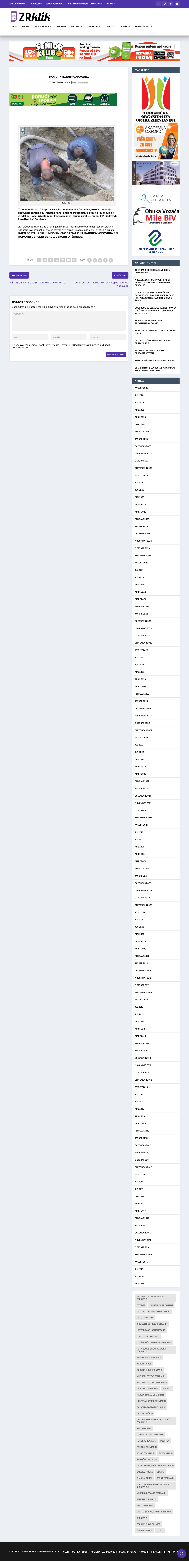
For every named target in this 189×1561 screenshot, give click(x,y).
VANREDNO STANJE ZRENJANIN (151, 1493)
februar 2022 (142, 781)
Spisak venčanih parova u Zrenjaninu (155, 360)
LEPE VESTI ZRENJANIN (147, 1388)
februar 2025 (142, 519)
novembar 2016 (143, 1240)
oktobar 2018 (142, 1072)
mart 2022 (140, 774)
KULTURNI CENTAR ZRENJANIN (151, 1376)
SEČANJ (160, 1472)
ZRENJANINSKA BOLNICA (148, 1524)
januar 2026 (141, 439)
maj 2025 (139, 497)
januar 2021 (141, 876)
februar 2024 (142, 606)
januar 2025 (141, 526)
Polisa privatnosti (78, 4)
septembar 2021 (143, 817)
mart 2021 (140, 861)
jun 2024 (139, 577)
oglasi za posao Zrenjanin (151, 1407)
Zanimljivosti (94, 27)
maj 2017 (139, 1196)
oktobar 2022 (142, 723)
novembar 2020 (143, 890)
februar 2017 (142, 1218)
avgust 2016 (141, 1262)
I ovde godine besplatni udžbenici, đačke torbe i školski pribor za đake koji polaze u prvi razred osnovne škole (154, 296)
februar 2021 (142, 868)
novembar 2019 (143, 978)
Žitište (160, 1530)
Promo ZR (76, 27)
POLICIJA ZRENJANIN (146, 1440)
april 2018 (140, 1116)
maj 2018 (139, 1109)
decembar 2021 (143, 795)
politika (164, 1440)
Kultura (62, 27)
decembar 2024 (143, 533)
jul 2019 (139, 1007)
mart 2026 (140, 424)
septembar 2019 (143, 992)
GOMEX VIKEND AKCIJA (159, 1311)
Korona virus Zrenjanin (150, 1370)
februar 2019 (142, 1043)
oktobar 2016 (142, 1247)
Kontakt (110, 4)
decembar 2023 (143, 621)
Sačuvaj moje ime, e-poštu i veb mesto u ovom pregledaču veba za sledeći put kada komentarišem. (61, 346)
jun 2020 (139, 926)
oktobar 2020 (142, 897)
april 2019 (140, 1028)
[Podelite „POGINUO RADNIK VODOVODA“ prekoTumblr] (51, 260)
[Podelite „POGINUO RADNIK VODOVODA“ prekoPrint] (74, 260)
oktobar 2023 (142, 635)
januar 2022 (141, 788)
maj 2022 (139, 759)
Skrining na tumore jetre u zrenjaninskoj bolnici (149, 321)
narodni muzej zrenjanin (150, 1394)
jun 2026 (139, 402)
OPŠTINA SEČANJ (145, 1413)
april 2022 (140, 766)
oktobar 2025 (142, 460)
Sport (25, 27)
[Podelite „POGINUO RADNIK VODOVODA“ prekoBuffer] (62, 260)
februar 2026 (142, 431)
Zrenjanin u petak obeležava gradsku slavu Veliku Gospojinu (155, 369)
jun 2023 (139, 664)
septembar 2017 (143, 1167)
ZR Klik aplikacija (18, 4)
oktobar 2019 (142, 985)
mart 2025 (140, 511)
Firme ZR (125, 27)
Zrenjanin (142, 1518)
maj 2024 (139, 584)
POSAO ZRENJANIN (146, 1453)
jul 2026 (139, 395)
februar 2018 (142, 1130)
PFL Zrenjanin (144, 1428)
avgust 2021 (141, 824)
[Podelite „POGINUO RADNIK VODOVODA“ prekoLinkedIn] (57, 260)
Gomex (140, 1311)
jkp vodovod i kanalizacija (151, 1330)
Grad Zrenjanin (145, 1317)
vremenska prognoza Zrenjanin (154, 1511)
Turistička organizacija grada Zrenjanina (153, 1485)
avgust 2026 (141, 388)
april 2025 (140, 504)
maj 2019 (139, 1021)
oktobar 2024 (142, 548)
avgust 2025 (141, 475)
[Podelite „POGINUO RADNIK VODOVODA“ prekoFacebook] (39, 260)
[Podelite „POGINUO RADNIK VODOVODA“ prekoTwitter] (45, 260)
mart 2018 (140, 1123)
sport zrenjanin (165, 1478)
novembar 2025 (143, 453)
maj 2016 (139, 1283)
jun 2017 (139, 1189)
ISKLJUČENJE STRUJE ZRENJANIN (152, 1324)
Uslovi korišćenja (55, 4)
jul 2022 (139, 744)
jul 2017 (139, 1181)
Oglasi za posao (43, 27)
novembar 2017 (143, 1152)
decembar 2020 (143, 883)
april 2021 (140, 854)
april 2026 (140, 417)
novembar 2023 (143, 628)
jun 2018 (139, 1101)
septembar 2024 (143, 555)
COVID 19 (141, 1305)
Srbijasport (142, 27)
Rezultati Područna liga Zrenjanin (155, 1465)
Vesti (15, 27)
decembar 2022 (143, 708)
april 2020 (140, 941)
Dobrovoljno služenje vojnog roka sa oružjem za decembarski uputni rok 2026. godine (155, 310)
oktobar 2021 (142, 810)
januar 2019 (141, 1050)
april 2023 (140, 679)
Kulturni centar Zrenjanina (152, 1382)
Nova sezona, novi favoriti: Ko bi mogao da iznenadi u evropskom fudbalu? (152, 282)
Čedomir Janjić (144, 1530)
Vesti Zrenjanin (145, 1505)
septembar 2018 (143, 1080)
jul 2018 (139, 1094)
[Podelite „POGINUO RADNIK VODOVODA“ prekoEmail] (68, 260)
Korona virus (144, 1363)
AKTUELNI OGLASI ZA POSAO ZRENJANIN (150, 1297)
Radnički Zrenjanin (147, 1459)
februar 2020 (142, 956)
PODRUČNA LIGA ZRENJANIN (150, 1434)
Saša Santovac (145, 1472)
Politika (111, 27)
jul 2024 (139, 570)
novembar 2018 (143, 1065)
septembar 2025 (143, 468)
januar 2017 (141, 1225)
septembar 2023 (143, 642)
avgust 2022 (141, 737)
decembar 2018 (143, 1058)
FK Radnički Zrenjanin (161, 1305)
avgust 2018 (141, 1087)
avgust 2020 (141, 912)
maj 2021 (139, 846)
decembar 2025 (143, 446)
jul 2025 (139, 482)
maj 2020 (139, 934)
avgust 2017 (141, 1174)
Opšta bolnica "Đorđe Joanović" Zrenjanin (153, 1420)
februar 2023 (142, 694)
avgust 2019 (141, 999)
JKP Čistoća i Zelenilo (148, 1336)
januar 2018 (141, 1138)
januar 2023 (141, 701)
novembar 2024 (143, 540)
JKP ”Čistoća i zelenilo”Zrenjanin (154, 1342)
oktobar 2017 (142, 1160)
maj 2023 (139, 672)
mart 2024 (140, 599)
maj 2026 (139, 409)
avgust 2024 (141, 562)
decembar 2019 (143, 970)
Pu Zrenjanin (166, 1453)
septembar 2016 (143, 1254)
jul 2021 (139, 832)
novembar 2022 (143, 715)
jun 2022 (139, 752)
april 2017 (140, 1203)
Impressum (36, 4)
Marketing (96, 4)
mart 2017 (140, 1210)
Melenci (167, 1388)
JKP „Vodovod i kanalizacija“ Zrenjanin (151, 1349)
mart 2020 (140, 948)
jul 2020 (139, 919)
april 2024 (140, 592)
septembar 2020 (143, 905)
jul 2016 (139, 1269)
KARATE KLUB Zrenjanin (149, 1357)
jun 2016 (139, 1276)
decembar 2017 (143, 1145)
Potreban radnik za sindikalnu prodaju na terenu (151, 351)
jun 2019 (139, 1014)
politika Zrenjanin (147, 1447)
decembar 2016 (143, 1232)
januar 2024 (141, 613)
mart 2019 (140, 1036)
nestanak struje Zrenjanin (151, 1401)
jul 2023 (139, 657)
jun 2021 (139, 839)
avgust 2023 (141, 650)
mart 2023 (140, 686)
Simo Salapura (144, 1478)
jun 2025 (139, 490)
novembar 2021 (143, 803)
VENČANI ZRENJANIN (147, 1499)
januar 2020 (141, 963)
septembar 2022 (143, 730)
